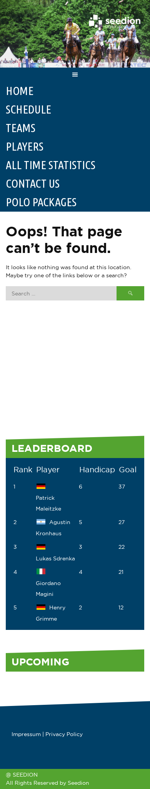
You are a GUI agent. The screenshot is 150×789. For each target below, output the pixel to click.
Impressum (26, 734)
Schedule (28, 109)
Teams (20, 127)
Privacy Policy (64, 734)
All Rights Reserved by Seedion (47, 783)
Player (48, 469)
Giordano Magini (48, 588)
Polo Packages (41, 202)
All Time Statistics (50, 164)
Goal (128, 469)
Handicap (97, 469)
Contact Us (33, 183)
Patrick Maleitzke (48, 503)
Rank (22, 469)
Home (19, 90)
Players (24, 146)
